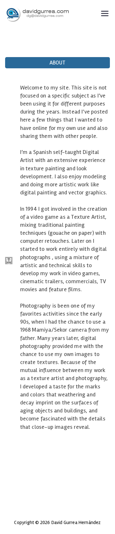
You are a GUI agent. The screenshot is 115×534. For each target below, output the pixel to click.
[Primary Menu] (105, 14)
